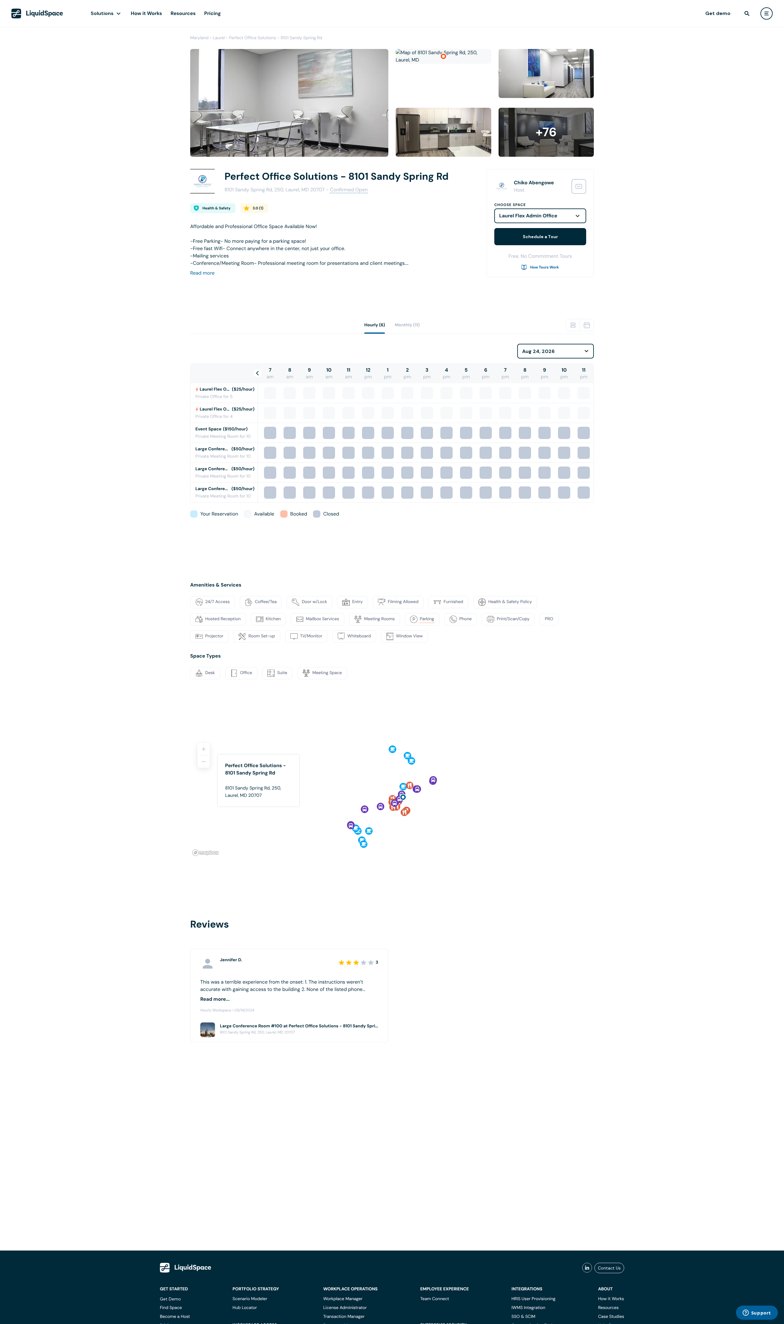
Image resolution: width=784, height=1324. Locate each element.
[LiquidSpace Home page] (37, 13)
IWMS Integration (528, 1308)
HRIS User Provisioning (533, 1299)
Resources (183, 13)
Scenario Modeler (249, 1299)
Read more (202, 273)
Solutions (102, 13)
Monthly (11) (407, 325)
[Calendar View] (587, 325)
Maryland (199, 38)
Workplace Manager (342, 1299)
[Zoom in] (204, 749)
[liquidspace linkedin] (587, 1268)
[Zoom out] (204, 762)
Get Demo (170, 1299)
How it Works (146, 13)
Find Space (171, 1308)
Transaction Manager (343, 1316)
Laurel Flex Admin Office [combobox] (528, 215)
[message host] (578, 186)
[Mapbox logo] (205, 852)
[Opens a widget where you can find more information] (757, 1313)
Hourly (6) (374, 325)
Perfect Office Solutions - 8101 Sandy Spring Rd (275, 38)
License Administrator (345, 1308)
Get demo (717, 13)
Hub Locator (244, 1308)
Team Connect (434, 1299)
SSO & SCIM (523, 1316)
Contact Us (609, 1268)
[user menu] (766, 13)
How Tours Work (544, 267)
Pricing (212, 13)
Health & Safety (216, 208)
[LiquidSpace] (185, 1268)
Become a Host (175, 1316)
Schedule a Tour (540, 236)
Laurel (219, 38)
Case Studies (611, 1316)
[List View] (573, 325)
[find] (747, 13)
